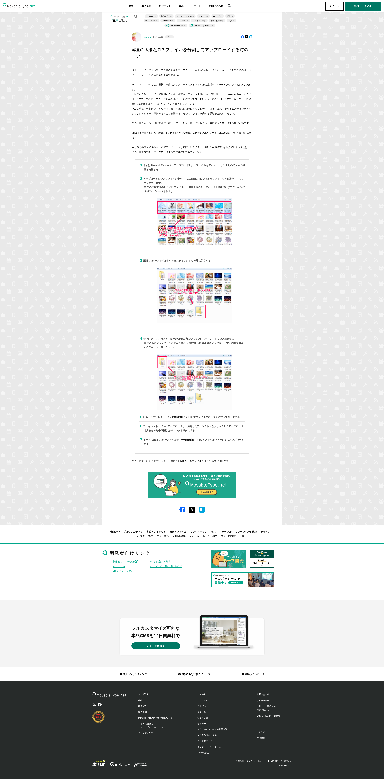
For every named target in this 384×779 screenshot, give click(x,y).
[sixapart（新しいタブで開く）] (98, 763)
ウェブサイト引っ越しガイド (166, 566)
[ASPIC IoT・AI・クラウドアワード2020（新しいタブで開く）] (98, 717)
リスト (214, 531)
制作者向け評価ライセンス (196, 674)
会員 (231, 21)
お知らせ (151, 16)
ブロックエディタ (185, 16)
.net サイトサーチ (203, 26)
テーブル (227, 531)
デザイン (203, 16)
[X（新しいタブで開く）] (94, 705)
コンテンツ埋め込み (246, 531)
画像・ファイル (177, 531)
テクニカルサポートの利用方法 (212, 729)
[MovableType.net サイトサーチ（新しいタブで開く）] (120, 765)
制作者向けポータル (124, 561)
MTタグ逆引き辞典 (160, 561)
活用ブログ (202, 706)
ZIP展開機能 (177, 417)
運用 (230, 16)
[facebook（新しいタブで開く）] (100, 705)
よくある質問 (263, 700)
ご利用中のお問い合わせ (268, 715)
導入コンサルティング (135, 674)
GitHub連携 (168, 21)
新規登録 (261, 737)
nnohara (147, 37)
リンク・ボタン (198, 531)
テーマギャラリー (146, 733)
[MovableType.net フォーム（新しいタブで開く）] (140, 765)
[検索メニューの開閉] (229, 5)
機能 (140, 700)
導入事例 (146, 6)
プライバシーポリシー (256, 761)
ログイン (334, 6)
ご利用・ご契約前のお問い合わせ (266, 708)
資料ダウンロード (254, 674)
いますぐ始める (156, 645)
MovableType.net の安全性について (155, 718)
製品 (181, 6)
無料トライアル (363, 6)
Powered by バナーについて (280, 761)
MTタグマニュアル (123, 571)
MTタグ (217, 16)
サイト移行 (151, 21)
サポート (196, 6)
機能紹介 (166, 16)
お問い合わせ (216, 6)
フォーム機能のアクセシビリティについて (151, 725)
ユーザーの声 (199, 21)
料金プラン (165, 6)
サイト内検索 (217, 21)
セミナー (201, 723)
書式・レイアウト (156, 531)
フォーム (183, 21)
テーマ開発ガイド (205, 741)
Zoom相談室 (203, 752)
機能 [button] (131, 6)
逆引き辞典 (202, 718)
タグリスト (202, 712)
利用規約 (240, 761)
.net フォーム (177, 26)
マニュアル (119, 566)
